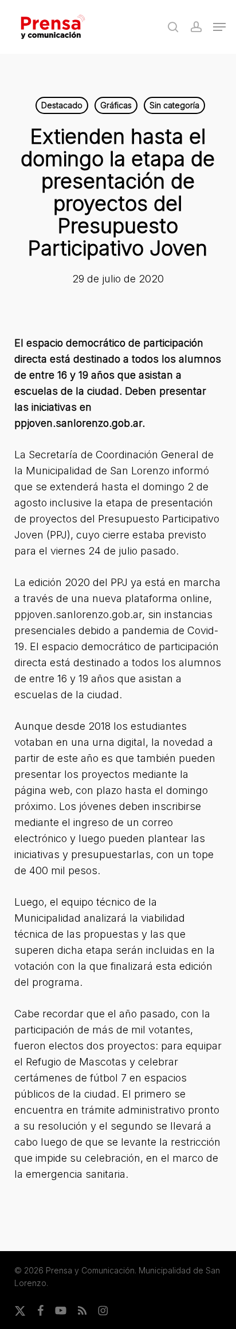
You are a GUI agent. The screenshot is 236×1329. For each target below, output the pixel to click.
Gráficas (116, 105)
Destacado (61, 105)
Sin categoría (174, 105)
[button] (219, 27)
